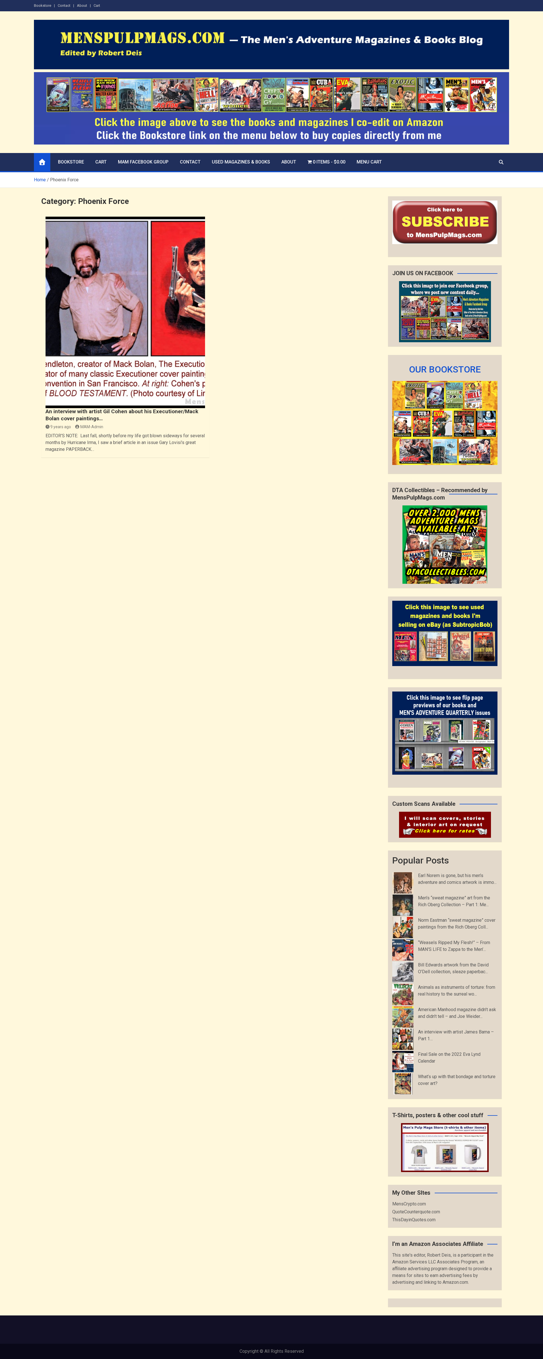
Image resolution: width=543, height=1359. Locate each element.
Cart (97, 5)
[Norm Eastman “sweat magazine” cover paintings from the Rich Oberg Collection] (402, 927)
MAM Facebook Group (143, 162)
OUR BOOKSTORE (445, 369)
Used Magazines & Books (241, 162)
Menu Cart (369, 162)
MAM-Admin (91, 427)
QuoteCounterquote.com (416, 1211)
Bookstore (42, 5)
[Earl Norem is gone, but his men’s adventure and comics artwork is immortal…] (402, 882)
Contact (64, 5)
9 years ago (60, 427)
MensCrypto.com (409, 1204)
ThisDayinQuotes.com (414, 1219)
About (82, 5)
